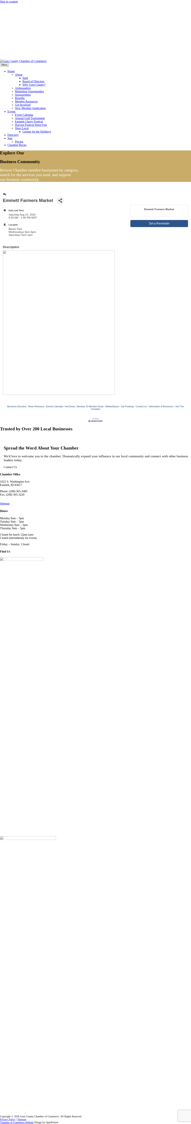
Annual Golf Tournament (30, 118)
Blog (10, 20)
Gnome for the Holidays (36, 131)
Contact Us (13, 54)
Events (11, 111)
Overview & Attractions (25, 31)
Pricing (19, 141)
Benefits (20, 98)
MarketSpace (112, 406)
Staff (25, 78)
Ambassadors (23, 88)
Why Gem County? (34, 84)
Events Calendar (54, 406)
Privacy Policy (7, 1119)
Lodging (18, 37)
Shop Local (22, 128)
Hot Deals (70, 406)
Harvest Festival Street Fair (31, 124)
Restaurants (20, 48)
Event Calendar (24, 114)
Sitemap (5, 503)
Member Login (15, 14)
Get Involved (22, 104)
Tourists (12, 26)
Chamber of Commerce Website (17, 1122)
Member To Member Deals (90, 406)
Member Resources (26, 101)
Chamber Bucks (16, 145)
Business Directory (16, 406)
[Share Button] (60, 200)
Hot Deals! (8, 6)
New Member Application (30, 108)
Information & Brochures (161, 406)
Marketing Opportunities (29, 91)
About (18, 74)
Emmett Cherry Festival (29, 121)
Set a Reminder (159, 223)
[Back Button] (4, 194)
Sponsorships (23, 94)
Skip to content (9, 1)
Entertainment (21, 43)
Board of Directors (33, 81)
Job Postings (23, 6)
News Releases (36, 406)
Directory (13, 135)
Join (9, 138)
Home (11, 71)
